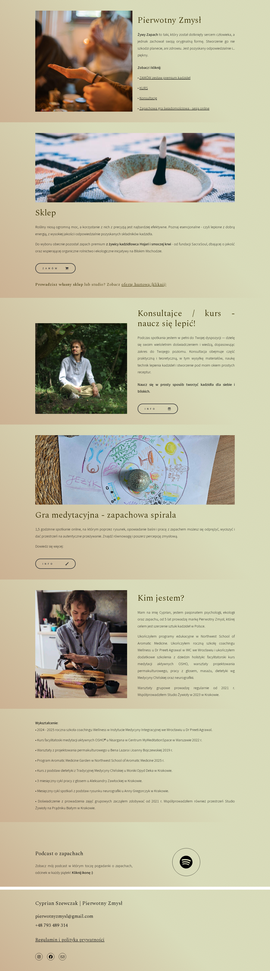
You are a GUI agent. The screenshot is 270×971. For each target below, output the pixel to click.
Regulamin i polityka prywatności (70, 939)
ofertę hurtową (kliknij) (143, 284)
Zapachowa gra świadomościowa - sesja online (174, 108)
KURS (143, 88)
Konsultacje (148, 98)
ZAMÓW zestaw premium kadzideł (164, 77)
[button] (55, 268)
